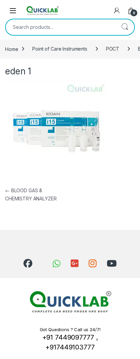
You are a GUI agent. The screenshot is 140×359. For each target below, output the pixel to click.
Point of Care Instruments (59, 49)
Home (11, 49)
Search (124, 27)
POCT (112, 49)
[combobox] (60, 27)
